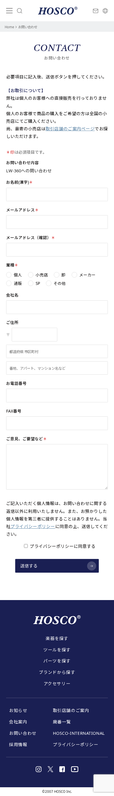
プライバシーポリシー (33, 526)
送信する (29, 566)
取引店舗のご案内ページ (70, 129)
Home (9, 27)
